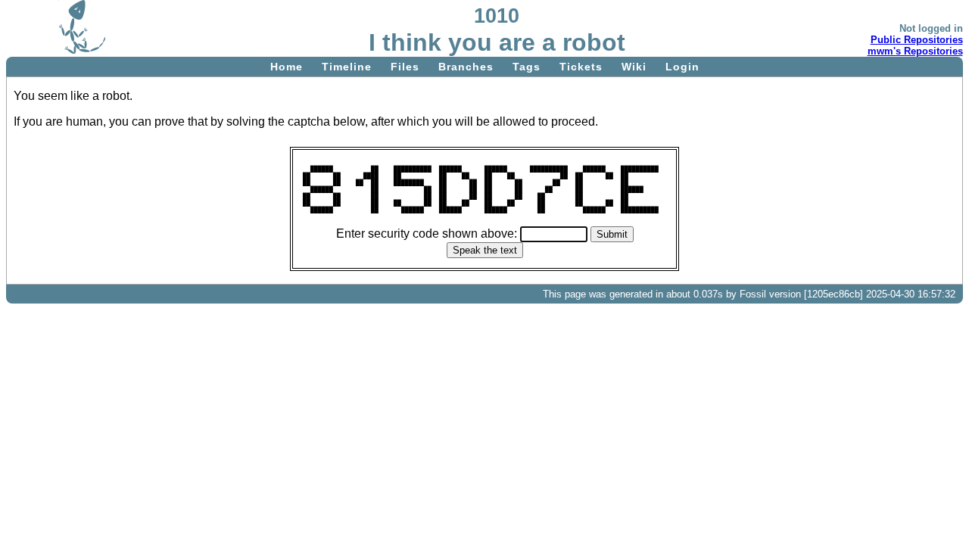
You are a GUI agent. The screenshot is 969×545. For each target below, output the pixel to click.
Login (682, 67)
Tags (527, 67)
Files (405, 67)
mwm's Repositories (915, 51)
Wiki (634, 67)
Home (286, 67)
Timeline (347, 67)
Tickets (581, 67)
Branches (466, 67)
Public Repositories (917, 39)
